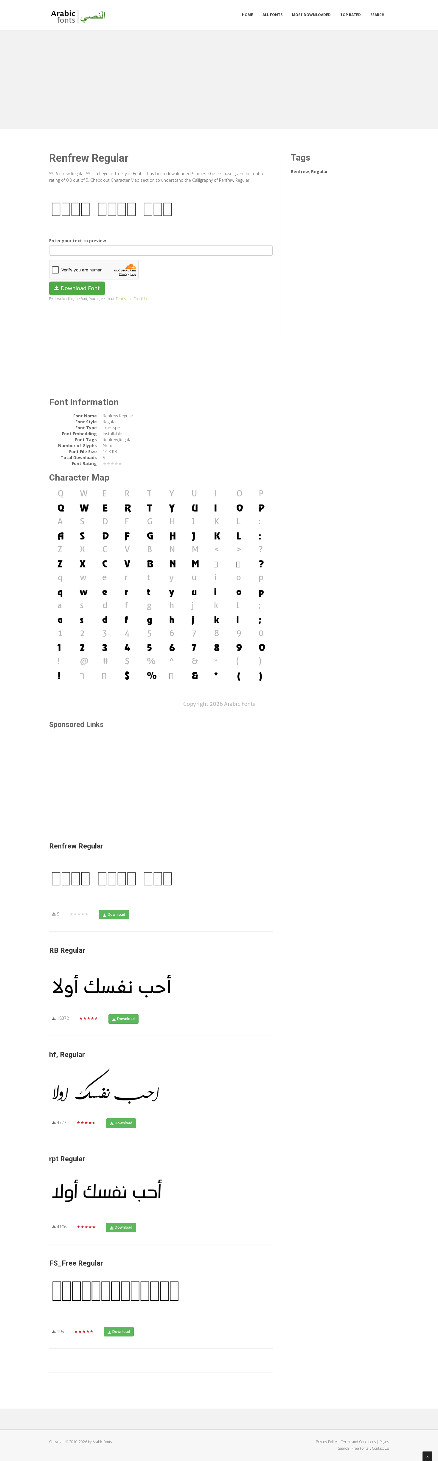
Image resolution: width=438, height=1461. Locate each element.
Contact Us (380, 1448)
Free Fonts (360, 1448)
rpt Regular (67, 1159)
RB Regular (67, 950)
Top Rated (350, 14)
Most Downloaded (311, 14)
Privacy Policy (326, 1441)
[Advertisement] (219, 78)
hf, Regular (67, 1054)
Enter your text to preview (77, 240)
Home (247, 14)
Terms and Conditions (133, 298)
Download (116, 914)
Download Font (79, 288)
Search (377, 14)
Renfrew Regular (76, 846)
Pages (384, 1441)
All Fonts (272, 14)
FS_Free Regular (76, 1263)
